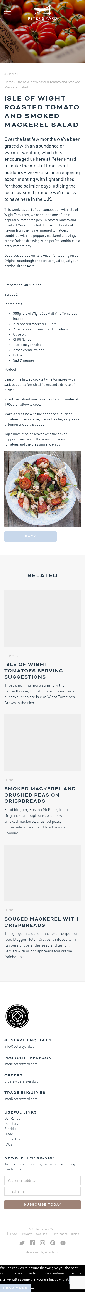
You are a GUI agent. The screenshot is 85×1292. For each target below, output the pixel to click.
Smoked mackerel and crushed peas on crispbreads (40, 795)
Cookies (41, 1233)
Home (9, 82)
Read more (15, 1288)
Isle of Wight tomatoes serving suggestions (33, 670)
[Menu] (10, 13)
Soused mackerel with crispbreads (41, 922)
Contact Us (12, 1139)
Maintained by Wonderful (43, 1252)
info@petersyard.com (20, 1046)
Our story (11, 1123)
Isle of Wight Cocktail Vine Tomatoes (49, 313)
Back (30, 536)
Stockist (10, 1129)
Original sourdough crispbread (27, 260)
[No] (32, 1288)
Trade (8, 1134)
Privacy (27, 1233)
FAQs (8, 1144)
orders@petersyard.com (22, 1081)
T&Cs (14, 1233)
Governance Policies (65, 1233)
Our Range (12, 1118)
